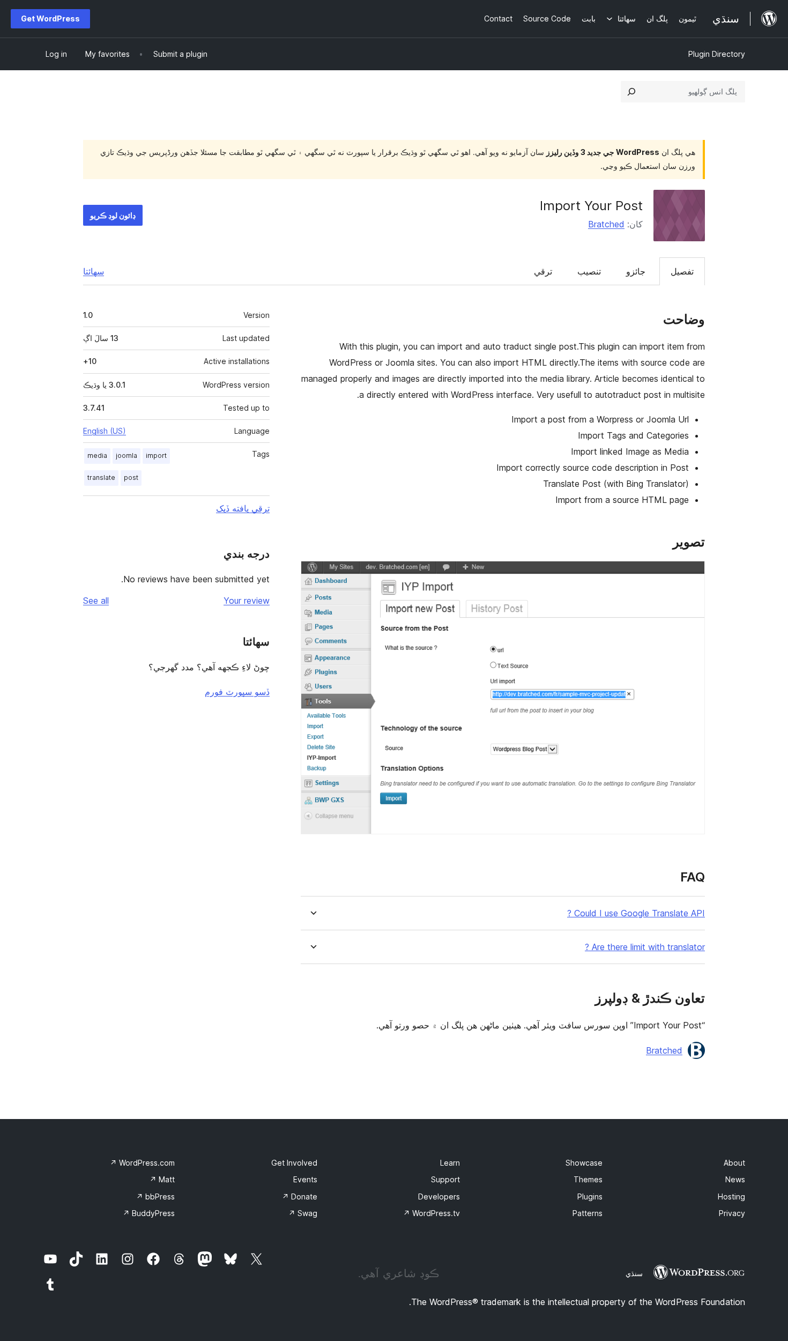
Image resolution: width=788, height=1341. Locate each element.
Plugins (590, 1196)
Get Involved (294, 1162)
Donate (299, 1196)
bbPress (155, 1196)
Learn (450, 1162)
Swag (302, 1213)
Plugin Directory (716, 53)
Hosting (731, 1196)
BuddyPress (149, 1213)
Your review (247, 600)
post (131, 477)
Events (305, 1179)
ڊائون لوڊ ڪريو (113, 215)
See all (96, 600)
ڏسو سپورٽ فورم (237, 691)
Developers (439, 1196)
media (97, 455)
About (734, 1162)
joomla (126, 455)
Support (445, 1179)
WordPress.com (142, 1162)
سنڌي (634, 1273)
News (735, 1179)
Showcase (584, 1162)
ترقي (543, 271)
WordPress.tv (431, 1213)
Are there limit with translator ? (645, 947)
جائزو (635, 271)
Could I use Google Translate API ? (636, 913)
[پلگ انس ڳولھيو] (631, 91)
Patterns (588, 1213)
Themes (588, 1179)
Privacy (732, 1213)
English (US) (104, 430)
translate (101, 477)
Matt (162, 1179)
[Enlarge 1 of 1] (690, 575)
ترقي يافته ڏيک (243, 508)
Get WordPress (50, 18)
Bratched (606, 224)
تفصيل (682, 271)
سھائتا (93, 271)
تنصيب (589, 271)
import (156, 455)
